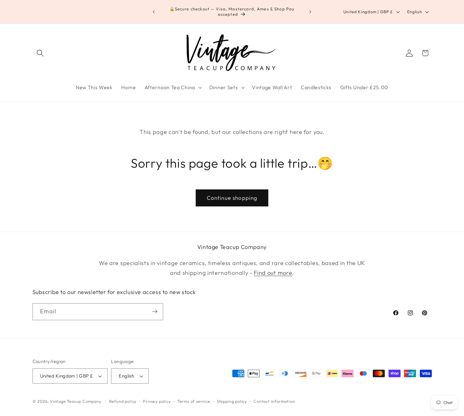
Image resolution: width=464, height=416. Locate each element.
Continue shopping (232, 197)
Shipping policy (232, 401)
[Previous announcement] (154, 12)
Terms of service (193, 401)
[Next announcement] (310, 12)
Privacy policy (156, 401)
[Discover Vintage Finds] (155, 311)
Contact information (274, 401)
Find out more (273, 272)
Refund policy (122, 401)
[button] (41, 53)
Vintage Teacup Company (75, 401)
